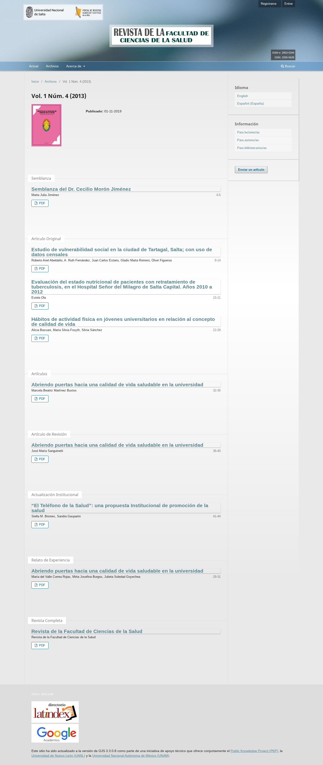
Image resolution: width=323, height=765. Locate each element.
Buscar (289, 66)
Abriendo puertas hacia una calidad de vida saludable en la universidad (117, 384)
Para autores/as (248, 140)
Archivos (52, 66)
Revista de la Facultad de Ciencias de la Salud (86, 631)
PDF (41, 203)
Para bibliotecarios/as (252, 148)
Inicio (35, 81)
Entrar (288, 3)
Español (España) (250, 103)
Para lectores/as (248, 132)
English (242, 96)
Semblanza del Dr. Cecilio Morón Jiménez (81, 189)
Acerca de (74, 66)
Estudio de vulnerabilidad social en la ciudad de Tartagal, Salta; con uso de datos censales (121, 252)
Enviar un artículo (251, 169)
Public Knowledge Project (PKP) (254, 751)
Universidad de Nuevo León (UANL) (58, 755)
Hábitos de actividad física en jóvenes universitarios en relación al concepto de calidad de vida (123, 321)
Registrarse (268, 3)
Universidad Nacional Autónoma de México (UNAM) (130, 755)
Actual (33, 66)
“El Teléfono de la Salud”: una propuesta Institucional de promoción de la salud (119, 508)
